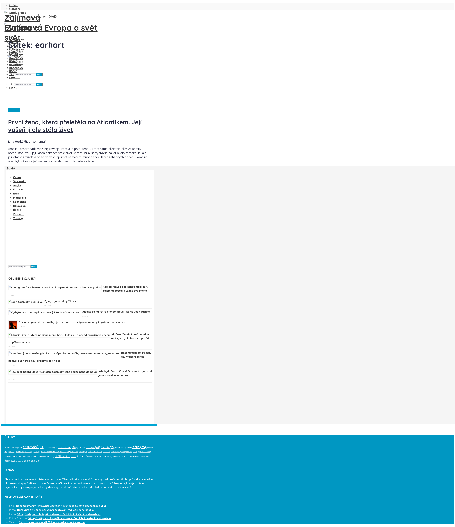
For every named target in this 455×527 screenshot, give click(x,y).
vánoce (92, 456)
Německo (95, 451)
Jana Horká (15, 141)
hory (129, 447)
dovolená (67, 447)
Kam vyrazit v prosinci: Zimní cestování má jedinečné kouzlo (55, 510)
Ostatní (14, 9)
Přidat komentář (34, 141)
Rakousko (19, 206)
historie (120, 447)
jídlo (11, 451)
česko (148, 457)
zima (124, 456)
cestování (33, 447)
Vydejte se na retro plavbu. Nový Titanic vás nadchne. (115, 311)
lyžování (36, 452)
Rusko (20, 456)
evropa (93, 447)
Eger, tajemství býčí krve (60, 301)
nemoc (74, 452)
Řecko (17, 210)
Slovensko (16, 39)
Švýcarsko (19, 461)
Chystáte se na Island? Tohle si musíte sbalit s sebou (52, 522)
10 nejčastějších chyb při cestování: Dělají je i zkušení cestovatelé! (58, 514)
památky (106, 452)
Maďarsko (16, 51)
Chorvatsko (51, 447)
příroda (145, 451)
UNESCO (66, 455)
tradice (49, 456)
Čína (141, 456)
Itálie (16, 193)
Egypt (80, 447)
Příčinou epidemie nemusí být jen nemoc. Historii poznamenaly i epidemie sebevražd (72, 322)
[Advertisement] (79, 243)
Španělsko (19, 201)
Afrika (9, 447)
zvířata (133, 457)
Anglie (17, 185)
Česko (13, 36)
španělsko (31, 460)
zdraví (116, 457)
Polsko (116, 451)
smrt (36, 456)
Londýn (28, 452)
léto (44, 452)
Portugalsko (126, 452)
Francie (18, 189)
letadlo (20, 452)
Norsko (83, 452)
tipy (42, 457)
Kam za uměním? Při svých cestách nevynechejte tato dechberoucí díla (61, 506)
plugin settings (120, 427)
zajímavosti (104, 456)
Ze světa (14, 110)
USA (83, 456)
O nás (13, 5)
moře (64, 451)
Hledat (33, 267)
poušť (136, 452)
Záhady (18, 218)
